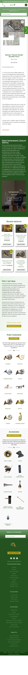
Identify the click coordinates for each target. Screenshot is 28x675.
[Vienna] (8, 416)
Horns (8, 9)
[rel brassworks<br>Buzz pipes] (20, 499)
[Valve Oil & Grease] (8, 517)
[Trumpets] (20, 386)
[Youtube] (17, 558)
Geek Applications (16, 654)
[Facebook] (14, 558)
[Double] (8, 357)
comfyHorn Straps (20, 476)
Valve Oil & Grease (8, 524)
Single (20, 378)
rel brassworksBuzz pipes (20, 508)
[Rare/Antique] (8, 372)
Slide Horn (8, 393)
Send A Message (14, 198)
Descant (8, 408)
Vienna (8, 423)
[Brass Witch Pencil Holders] (8, 499)
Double (8, 363)
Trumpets (20, 393)
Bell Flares (8, 460)
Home (4, 9)
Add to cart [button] (6, 244)
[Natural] (20, 357)
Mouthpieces (8, 491)
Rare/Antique (8, 378)
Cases (20, 460)
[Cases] (20, 454)
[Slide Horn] (8, 386)
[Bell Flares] (8, 454)
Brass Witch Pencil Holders (8, 507)
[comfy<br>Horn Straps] (20, 469)
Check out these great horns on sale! (14, 1)
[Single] (20, 372)
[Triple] (20, 401)
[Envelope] (11, 558)
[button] (26, 5)
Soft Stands (8, 477)
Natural (20, 363)
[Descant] (8, 401)
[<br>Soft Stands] (8, 469)
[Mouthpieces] (8, 485)
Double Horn (14, 9)
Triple (20, 408)
